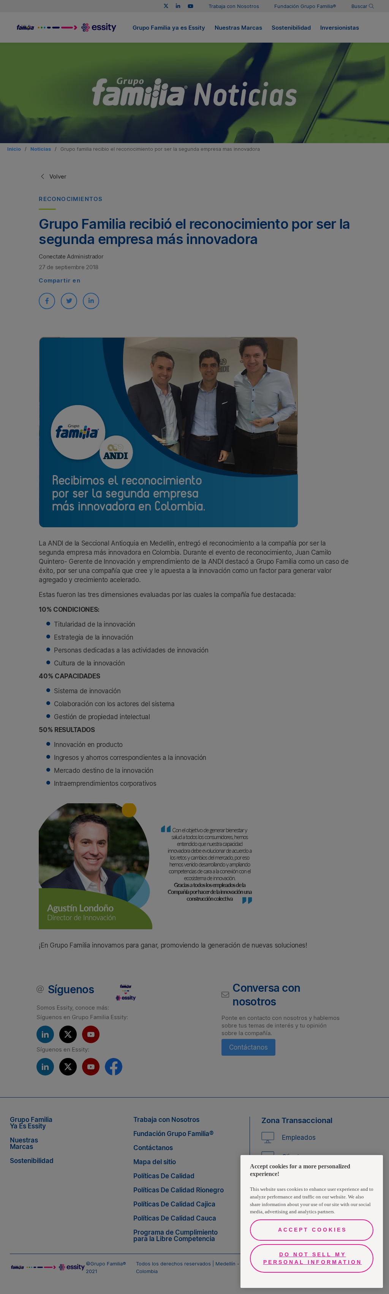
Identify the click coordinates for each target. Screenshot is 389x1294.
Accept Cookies (312, 1230)
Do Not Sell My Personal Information (312, 1258)
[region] (311, 1221)
